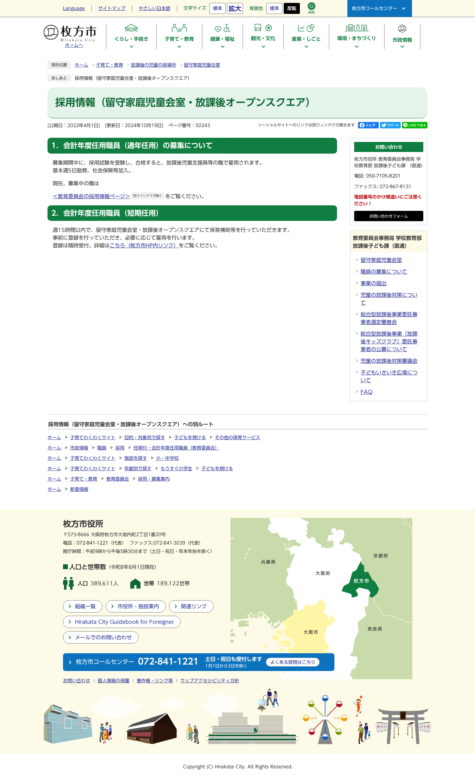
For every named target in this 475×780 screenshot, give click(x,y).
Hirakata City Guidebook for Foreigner (124, 621)
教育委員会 (117, 479)
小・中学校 (167, 458)
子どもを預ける (190, 437)
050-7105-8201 (383, 176)
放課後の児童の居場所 (153, 65)
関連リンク (194, 606)
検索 (311, 12)
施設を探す (135, 458)
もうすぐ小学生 (176, 468)
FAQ (367, 392)
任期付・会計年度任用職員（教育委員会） (176, 448)
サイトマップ (111, 8)
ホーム (81, 65)
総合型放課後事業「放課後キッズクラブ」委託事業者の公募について (389, 341)
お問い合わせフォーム (388, 216)
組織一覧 (85, 606)
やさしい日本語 (154, 8)
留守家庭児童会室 (202, 65)
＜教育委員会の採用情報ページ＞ (107, 196)
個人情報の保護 (113, 680)
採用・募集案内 (154, 479)
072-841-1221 (92, 542)
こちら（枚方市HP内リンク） (144, 245)
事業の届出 (373, 283)
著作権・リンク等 (155, 680)
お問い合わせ (76, 680)
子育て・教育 (109, 65)
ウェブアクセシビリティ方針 (209, 680)
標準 (217, 8)
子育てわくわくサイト (92, 437)
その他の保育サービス (237, 437)
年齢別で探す (138, 468)
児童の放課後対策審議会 (389, 360)
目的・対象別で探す (144, 437)
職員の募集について (384, 271)
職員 (101, 448)
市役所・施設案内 (138, 606)
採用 (119, 448)
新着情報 (79, 489)
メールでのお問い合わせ (103, 637)
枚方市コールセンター (374, 8)
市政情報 (79, 448)
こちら (292, 662)
